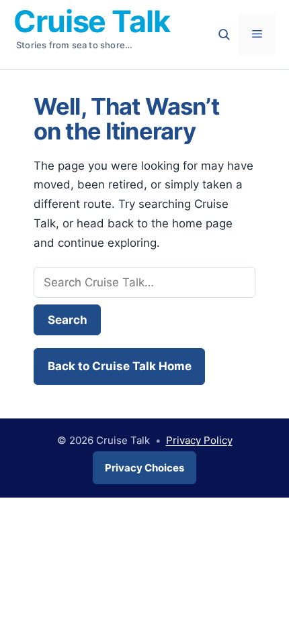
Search (67, 320)
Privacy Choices (144, 467)
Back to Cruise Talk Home (120, 366)
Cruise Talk (91, 21)
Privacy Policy (199, 440)
